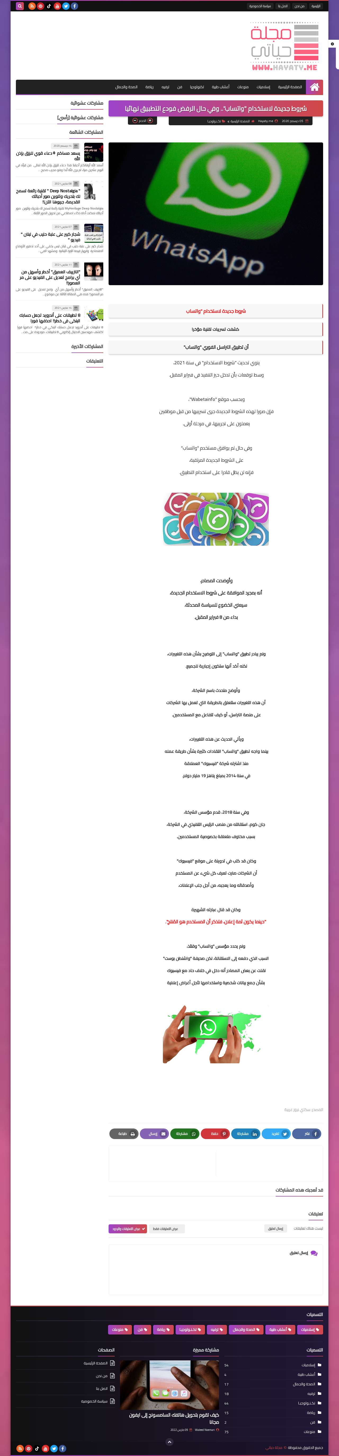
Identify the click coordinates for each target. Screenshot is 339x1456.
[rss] (32, 6)
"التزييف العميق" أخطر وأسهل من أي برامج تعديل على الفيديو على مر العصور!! (50, 277)
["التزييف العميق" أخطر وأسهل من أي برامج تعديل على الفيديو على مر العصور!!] (93, 271)
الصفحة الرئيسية (290, 86)
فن (179, 86)
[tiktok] (49, 6)
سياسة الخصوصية (260, 6)
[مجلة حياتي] (284, 45)
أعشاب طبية (220, 86)
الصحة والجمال (126, 86)
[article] (165, 1163)
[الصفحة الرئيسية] (314, 87)
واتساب (192, 347)
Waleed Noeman (205, 1429)
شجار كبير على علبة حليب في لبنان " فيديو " (50, 237)
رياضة (149, 86)
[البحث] (20, 6)
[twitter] (66, 6)
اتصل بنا (283, 6)
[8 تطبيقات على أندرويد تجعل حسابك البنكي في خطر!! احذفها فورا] (93, 314)
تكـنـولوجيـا (214, 121)
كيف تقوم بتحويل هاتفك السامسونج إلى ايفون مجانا (174, 1418)
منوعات (243, 86)
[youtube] (57, 6)
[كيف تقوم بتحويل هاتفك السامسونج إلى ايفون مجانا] (169, 1385)
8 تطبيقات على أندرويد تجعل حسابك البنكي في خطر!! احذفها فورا (49, 318)
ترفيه (165, 86)
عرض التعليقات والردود (126, 1229)
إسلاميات (263, 86)
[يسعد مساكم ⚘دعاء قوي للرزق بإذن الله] (93, 152)
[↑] (169, 1442)
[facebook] (74, 6)
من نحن (300, 6)
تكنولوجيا (197, 86)
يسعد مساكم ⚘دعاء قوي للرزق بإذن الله (48, 156)
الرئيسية (316, 6)
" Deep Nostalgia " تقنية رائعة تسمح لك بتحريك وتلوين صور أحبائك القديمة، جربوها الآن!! (48, 196)
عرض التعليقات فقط (165, 1229)
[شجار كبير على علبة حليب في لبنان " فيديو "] (93, 233)
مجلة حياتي (273, 1447)
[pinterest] (40, 6)
